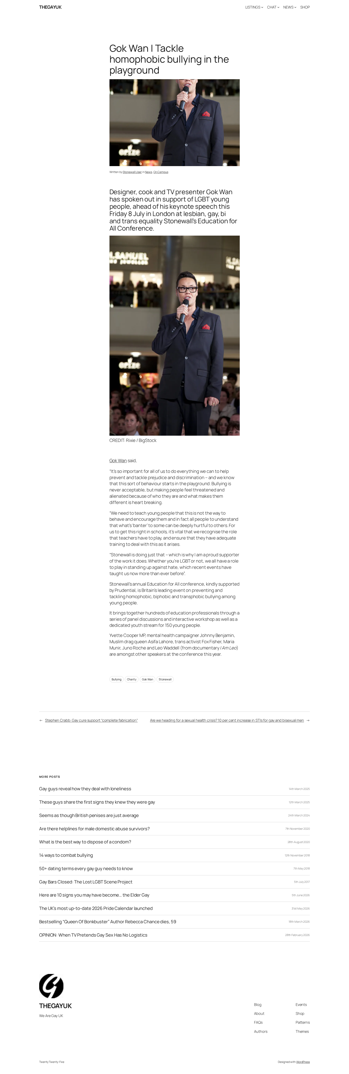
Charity (131, 679)
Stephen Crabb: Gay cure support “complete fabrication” (91, 720)
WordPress (303, 1062)
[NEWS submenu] (295, 7)
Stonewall (165, 679)
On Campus (160, 172)
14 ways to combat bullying (66, 855)
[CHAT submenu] (278, 7)
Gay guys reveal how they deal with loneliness (85, 788)
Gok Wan (118, 460)
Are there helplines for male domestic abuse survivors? (94, 828)
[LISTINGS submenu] (262, 7)
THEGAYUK (50, 7)
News (148, 172)
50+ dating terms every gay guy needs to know (86, 868)
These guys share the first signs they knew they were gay (97, 802)
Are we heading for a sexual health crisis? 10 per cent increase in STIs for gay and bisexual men (227, 720)
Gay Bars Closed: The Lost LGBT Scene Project (85, 881)
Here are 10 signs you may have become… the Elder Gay (94, 895)
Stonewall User (132, 172)
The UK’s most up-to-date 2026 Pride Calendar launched (96, 908)
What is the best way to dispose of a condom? (85, 841)
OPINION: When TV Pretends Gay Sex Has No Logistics (93, 935)
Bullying (116, 679)
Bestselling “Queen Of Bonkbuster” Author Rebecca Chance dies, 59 (107, 921)
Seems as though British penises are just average (89, 815)
